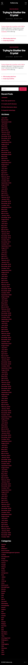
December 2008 (6, 313)
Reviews (3, 625)
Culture (3, 554)
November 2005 (6, 388)
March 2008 (5, 331)
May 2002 (4, 473)
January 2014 (5, 215)
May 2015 (4, 191)
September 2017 (6, 162)
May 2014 (4, 209)
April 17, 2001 (19, 18)
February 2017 (5, 177)
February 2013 (5, 231)
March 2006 (5, 380)
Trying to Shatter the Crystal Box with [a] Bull (12, 26)
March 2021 (4, 120)
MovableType (5, 587)
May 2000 (4, 522)
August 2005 (5, 394)
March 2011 (4, 258)
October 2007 (5, 341)
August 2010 (5, 272)
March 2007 (5, 356)
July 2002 (4, 469)
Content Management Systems (10, 552)
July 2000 (4, 518)
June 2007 (4, 349)
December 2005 (6, 386)
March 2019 (4, 150)
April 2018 (4, 158)
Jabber (3, 577)
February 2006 (5, 382)
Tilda (2, 636)
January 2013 (5, 234)
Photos (3, 607)
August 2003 (5, 443)
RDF (2, 619)
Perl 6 (3, 599)
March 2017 (4, 175)
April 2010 (4, 280)
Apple (3, 546)
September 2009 (6, 295)
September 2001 (6, 490)
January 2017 (5, 179)
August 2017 (5, 164)
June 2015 (4, 189)
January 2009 (5, 311)
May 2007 (4, 351)
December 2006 (6, 362)
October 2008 (5, 317)
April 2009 (4, 305)
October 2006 (5, 366)
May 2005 (4, 400)
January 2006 (5, 384)
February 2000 (5, 528)
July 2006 (4, 372)
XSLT (2, 652)
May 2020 (4, 126)
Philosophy (4, 603)
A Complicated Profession (9, 104)
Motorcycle (4, 585)
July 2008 (4, 323)
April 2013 (4, 227)
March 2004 (5, 429)
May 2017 (4, 170)
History (3, 567)
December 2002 (6, 459)
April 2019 (4, 148)
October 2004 (5, 415)
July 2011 (4, 250)
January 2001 (5, 506)
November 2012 (6, 238)
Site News (4, 632)
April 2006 (4, 378)
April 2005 (4, 402)
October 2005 (5, 390)
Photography (5, 605)
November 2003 (6, 437)
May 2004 (4, 425)
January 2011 (5, 262)
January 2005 (5, 408)
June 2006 (4, 374)
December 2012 (6, 236)
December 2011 (6, 242)
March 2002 (5, 478)
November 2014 (6, 203)
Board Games (5, 550)
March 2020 (5, 130)
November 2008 (6, 315)
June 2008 (4, 325)
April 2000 (4, 524)
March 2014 (4, 213)
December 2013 (6, 217)
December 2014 (6, 201)
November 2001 (6, 486)
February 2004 (5, 431)
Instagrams (4, 573)
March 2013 (4, 229)
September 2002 (6, 465)
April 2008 (4, 329)
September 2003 (6, 441)
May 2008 (4, 327)
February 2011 (5, 260)
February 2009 (5, 309)
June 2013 (4, 223)
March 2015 (4, 195)
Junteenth (4, 97)
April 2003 (4, 451)
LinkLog (3, 581)
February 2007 (5, 358)
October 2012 (5, 240)
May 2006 (4, 376)
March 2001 (4, 502)
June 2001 (4, 496)
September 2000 (6, 514)
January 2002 (5, 482)
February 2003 (5, 455)
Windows (4, 648)
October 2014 (5, 205)
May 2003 (4, 449)
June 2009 (4, 301)
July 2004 (4, 421)
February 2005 (5, 406)
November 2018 (6, 152)
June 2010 (4, 276)
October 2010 (5, 268)
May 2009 (4, 303)
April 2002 (4, 476)
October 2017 (5, 160)
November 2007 (6, 339)
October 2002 (5, 463)
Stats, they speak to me (8, 100)
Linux (2, 583)
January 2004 (5, 433)
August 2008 (5, 321)
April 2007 (4, 353)
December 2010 (6, 264)
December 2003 (6, 435)
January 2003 (5, 457)
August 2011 (5, 248)
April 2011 (4, 256)
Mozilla (3, 591)
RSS (2, 630)
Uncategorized (14, 9)
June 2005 (4, 398)
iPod (2, 575)
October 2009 (5, 292)
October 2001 (5, 488)
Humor (3, 571)
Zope (2, 654)
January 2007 (5, 360)
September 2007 (6, 343)
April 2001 (4, 500)
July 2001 (4, 494)
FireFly (3, 558)
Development (5, 556)
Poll (2, 611)
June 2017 (4, 168)
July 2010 (4, 274)
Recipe (3, 621)
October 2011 (5, 244)
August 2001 (5, 492)
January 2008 (5, 335)
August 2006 (5, 370)
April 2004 (4, 427)
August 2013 (5, 219)
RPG (2, 628)
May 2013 (4, 225)
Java (2, 579)
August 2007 (5, 345)
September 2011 (6, 246)
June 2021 (4, 118)
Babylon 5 (4, 548)
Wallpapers (4, 640)
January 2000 (5, 530)
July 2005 (4, 396)
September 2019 (6, 142)
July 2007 (4, 347)
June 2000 (4, 520)
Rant (2, 617)
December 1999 (6, 532)
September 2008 (6, 319)
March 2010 (4, 282)
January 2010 (5, 286)
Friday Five (4, 560)
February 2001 (5, 504)
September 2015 (6, 183)
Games (3, 562)
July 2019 (4, 146)
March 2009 (5, 307)
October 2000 (5, 512)
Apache (3, 544)
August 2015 (5, 185)
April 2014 (4, 211)
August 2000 (5, 516)
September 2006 (6, 368)
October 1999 (5, 537)
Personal (4, 601)
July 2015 (4, 187)
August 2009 (5, 297)
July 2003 (4, 445)
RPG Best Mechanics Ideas (9, 107)
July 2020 (4, 124)
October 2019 (5, 140)
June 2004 (4, 423)
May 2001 (4, 498)
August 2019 (5, 144)
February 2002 (5, 480)
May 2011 (4, 254)
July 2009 (4, 299)
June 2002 (4, 471)
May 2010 (4, 278)
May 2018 (4, 156)
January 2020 (5, 134)
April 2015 (4, 193)
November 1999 (6, 535)
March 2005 (5, 404)
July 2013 (4, 221)
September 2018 (6, 154)
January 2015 (5, 199)
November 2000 (6, 510)
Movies (3, 589)
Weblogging (4, 644)
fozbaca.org (14, 3)
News (3, 593)
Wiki (2, 646)
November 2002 (6, 461)
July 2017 (4, 166)
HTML (3, 569)
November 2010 (6, 266)
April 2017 (4, 172)
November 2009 (6, 290)
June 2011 (4, 252)
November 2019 (6, 138)
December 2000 (6, 508)
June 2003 (4, 447)
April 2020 (4, 128)
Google (3, 564)
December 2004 (6, 410)
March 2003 (5, 453)
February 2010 (5, 284)
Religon (3, 623)
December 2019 (6, 136)
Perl (2, 597)
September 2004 (6, 417)
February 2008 (5, 333)
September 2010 (6, 270)
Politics (3, 609)
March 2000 (5, 526)
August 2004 (5, 419)
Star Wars (4, 634)
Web (2, 642)
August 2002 (5, 467)
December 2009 (6, 288)
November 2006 (6, 364)
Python (3, 613)
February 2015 (5, 197)
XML (2, 650)
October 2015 (5, 181)
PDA (2, 595)
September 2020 (6, 122)
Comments (4, 31)
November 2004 (6, 412)
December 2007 (6, 337)
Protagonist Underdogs (8, 110)
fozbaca (11, 18)
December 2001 (6, 484)
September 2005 (6, 392)
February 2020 (5, 132)
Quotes (3, 615)
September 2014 (6, 207)
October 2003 (5, 439)
